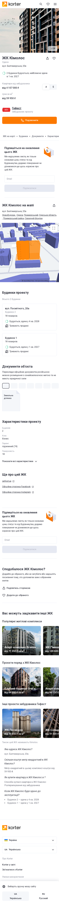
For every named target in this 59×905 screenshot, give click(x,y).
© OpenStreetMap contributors (46, 281)
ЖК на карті (9, 136)
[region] (29, 252)
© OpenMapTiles (28, 281)
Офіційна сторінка (16, 486)
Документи (38, 136)
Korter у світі (8, 864)
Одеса (20, 215)
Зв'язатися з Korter (12, 869)
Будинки (23, 136)
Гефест (16, 108)
